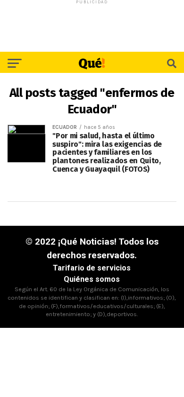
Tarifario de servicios (92, 267)
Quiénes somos (92, 279)
